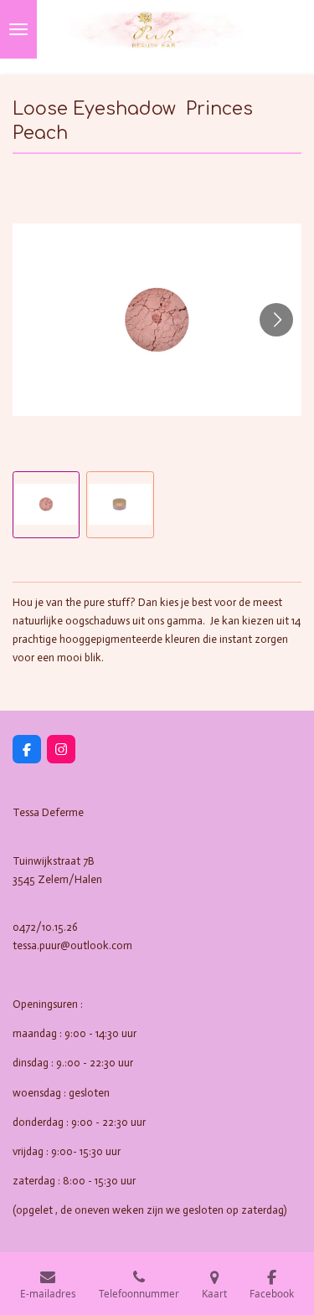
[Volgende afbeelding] (276, 319)
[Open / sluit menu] (18, 29)
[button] (46, 504)
